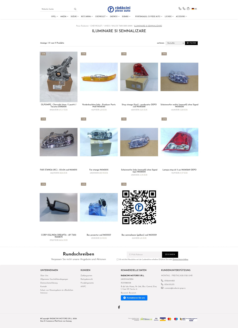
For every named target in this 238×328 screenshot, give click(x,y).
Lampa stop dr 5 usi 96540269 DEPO (179, 170)
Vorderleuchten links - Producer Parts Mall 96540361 (99, 106)
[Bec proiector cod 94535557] (99, 207)
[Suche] (75, 9)
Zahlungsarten (86, 276)
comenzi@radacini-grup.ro (175, 288)
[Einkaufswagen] (188, 8)
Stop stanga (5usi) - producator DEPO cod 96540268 (139, 106)
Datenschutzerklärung (49, 283)
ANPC (83, 287)
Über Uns (44, 276)
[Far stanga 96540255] (99, 142)
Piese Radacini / (83, 26)
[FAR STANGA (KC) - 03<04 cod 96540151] (58, 142)
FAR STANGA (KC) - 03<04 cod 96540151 (58, 170)
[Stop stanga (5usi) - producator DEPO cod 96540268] (139, 77)
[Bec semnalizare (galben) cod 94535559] (139, 207)
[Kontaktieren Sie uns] (180, 8)
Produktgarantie (87, 283)
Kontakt (43, 287)
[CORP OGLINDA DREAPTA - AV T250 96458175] (58, 207)
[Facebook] (119, 307)
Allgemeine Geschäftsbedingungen (54, 279)
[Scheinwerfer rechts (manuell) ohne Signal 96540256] (179, 77)
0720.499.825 (169, 281)
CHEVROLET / (97, 26)
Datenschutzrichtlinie (180, 259)
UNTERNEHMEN (49, 270)
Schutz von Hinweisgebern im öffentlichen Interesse (56, 291)
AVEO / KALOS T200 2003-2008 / (119, 26)
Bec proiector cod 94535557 (99, 235)
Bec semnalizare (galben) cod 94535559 (139, 235)
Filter (192, 43)
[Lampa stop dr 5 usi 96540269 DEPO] (179, 142)
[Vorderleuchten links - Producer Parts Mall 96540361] (99, 77)
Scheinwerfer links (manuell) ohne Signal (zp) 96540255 (139, 171)
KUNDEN (85, 270)
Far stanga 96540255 (98, 170)
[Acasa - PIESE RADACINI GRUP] (119, 9)
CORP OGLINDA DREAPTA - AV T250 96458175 (58, 236)
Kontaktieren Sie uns (136, 298)
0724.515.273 (169, 285)
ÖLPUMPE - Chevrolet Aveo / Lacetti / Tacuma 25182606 (58, 106)
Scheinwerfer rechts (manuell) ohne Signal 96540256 (179, 106)
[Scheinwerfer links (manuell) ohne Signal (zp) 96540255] (139, 142)
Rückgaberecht (87, 279)
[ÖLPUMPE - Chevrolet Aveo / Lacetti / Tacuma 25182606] (58, 77)
